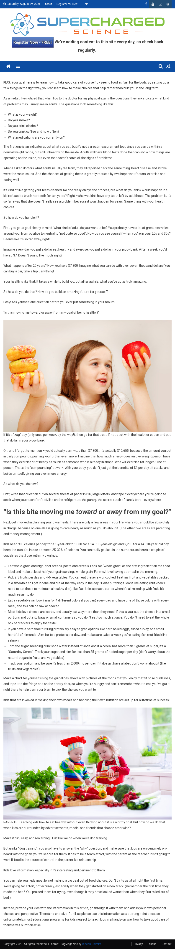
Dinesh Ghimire (91, 944)
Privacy (138, 944)
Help (85, 4)
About (48, 4)
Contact (167, 944)
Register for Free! (67, 4)
